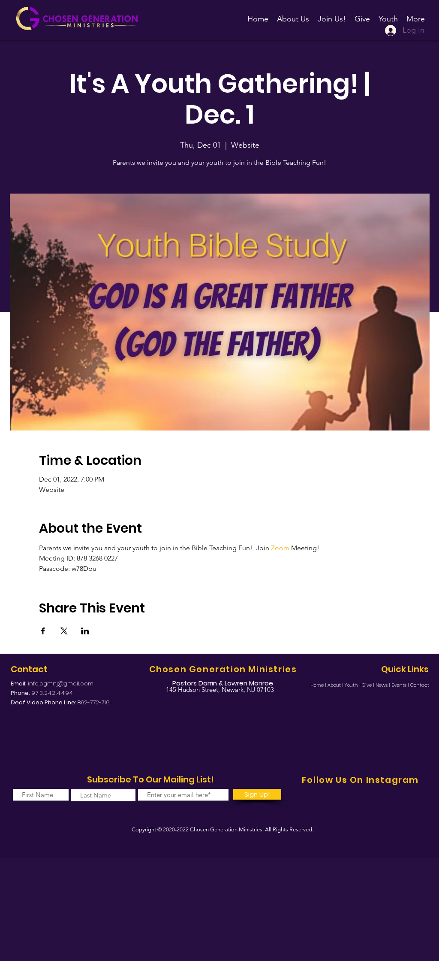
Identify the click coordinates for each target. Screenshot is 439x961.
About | (336, 685)
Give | (369, 685)
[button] (331, 15)
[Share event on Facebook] (43, 631)
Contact (419, 685)
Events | (400, 685)
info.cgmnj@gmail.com (60, 683)
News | (383, 685)
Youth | (353, 685)
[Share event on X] (64, 631)
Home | (319, 685)
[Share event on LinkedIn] (85, 631)
